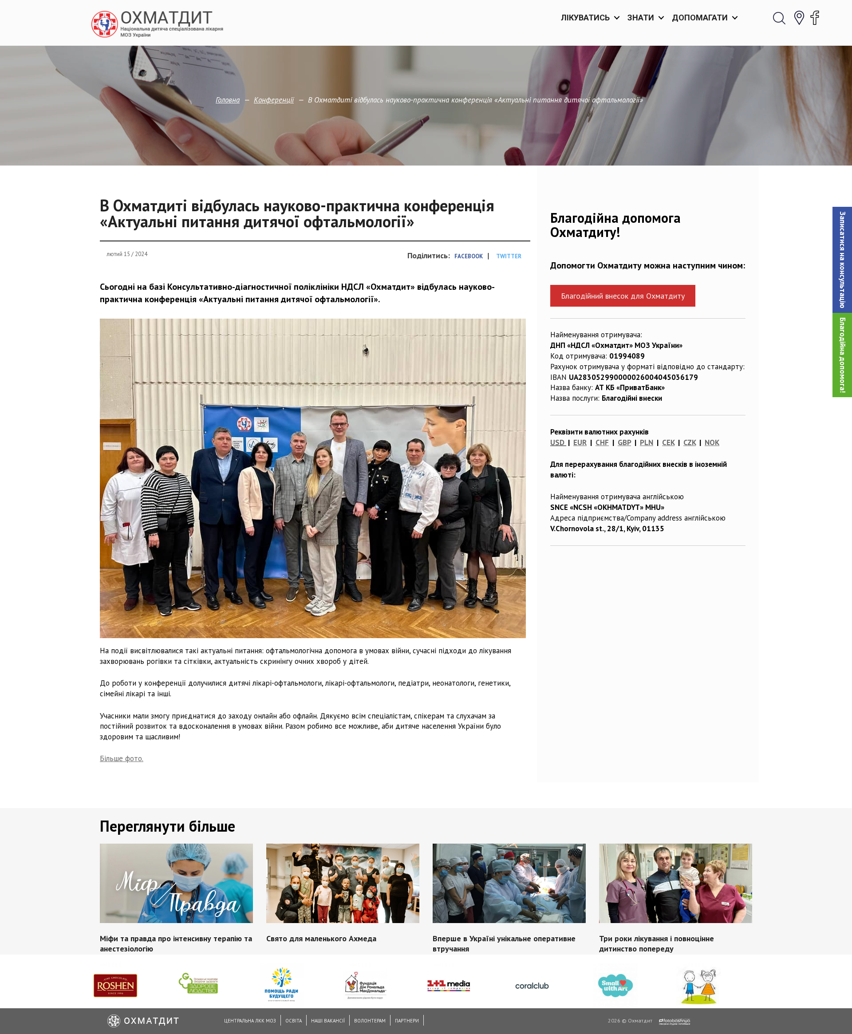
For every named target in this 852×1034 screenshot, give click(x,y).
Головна (228, 100)
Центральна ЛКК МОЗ (250, 1021)
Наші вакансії (328, 1021)
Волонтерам (370, 1021)
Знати (640, 17)
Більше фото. (121, 758)
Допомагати (700, 17)
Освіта (293, 1021)
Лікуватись (585, 17)
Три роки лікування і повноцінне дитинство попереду (656, 943)
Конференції (274, 100)
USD (557, 442)
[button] (842, 260)
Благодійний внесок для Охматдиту (623, 296)
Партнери (407, 1021)
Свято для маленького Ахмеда (321, 938)
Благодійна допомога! (843, 355)
